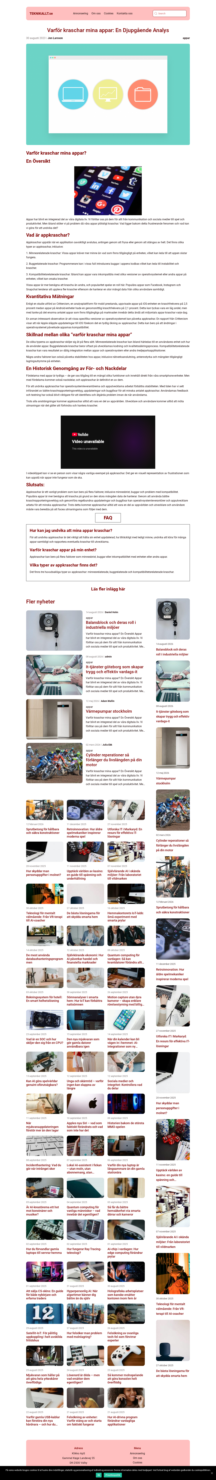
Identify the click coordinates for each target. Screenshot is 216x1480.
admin (108, 656)
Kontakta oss (124, 13)
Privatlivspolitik (112, 1475)
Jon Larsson (55, 38)
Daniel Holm (111, 612)
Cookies (108, 13)
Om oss (96, 13)
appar (186, 38)
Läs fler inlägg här (108, 589)
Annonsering (80, 13)
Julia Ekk (107, 744)
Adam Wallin (107, 701)
